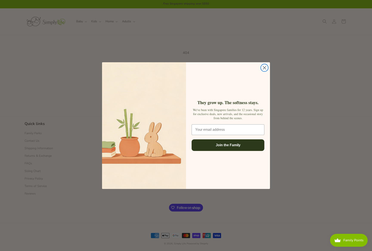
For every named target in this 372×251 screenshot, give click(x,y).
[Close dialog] (264, 67)
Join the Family (228, 145)
